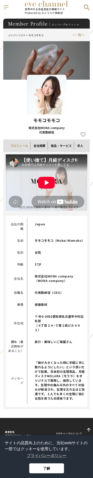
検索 (87, 7)
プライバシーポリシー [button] (46, 455)
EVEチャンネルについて (69, 433)
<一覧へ (78, 34)
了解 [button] (46, 468)
